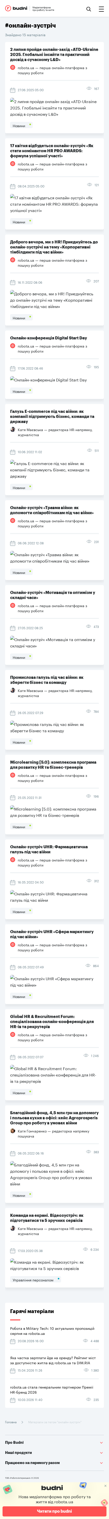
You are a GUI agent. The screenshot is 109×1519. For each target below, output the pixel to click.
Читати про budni (54, 1511)
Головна (11, 1421)
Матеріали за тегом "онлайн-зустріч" (54, 1421)
